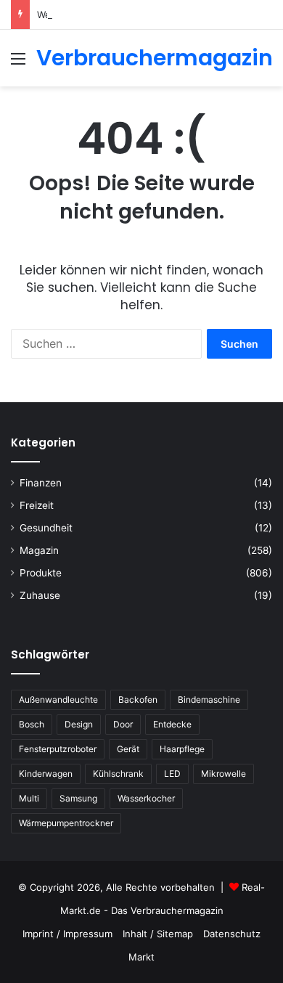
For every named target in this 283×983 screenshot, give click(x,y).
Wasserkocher (146, 798)
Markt (141, 957)
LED (172, 773)
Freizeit (37, 505)
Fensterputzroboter (58, 748)
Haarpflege (182, 748)
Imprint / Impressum (67, 933)
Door (123, 724)
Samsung (78, 798)
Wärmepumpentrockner (66, 822)
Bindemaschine (209, 699)
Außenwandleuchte (58, 699)
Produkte (41, 573)
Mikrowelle (223, 773)
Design (79, 724)
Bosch (31, 724)
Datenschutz (232, 933)
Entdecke (172, 724)
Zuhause (40, 595)
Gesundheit (46, 528)
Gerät (128, 748)
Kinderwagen (46, 773)
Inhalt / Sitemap (158, 933)
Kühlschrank (118, 773)
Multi (29, 798)
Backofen (137, 699)
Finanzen (41, 483)
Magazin (39, 550)
